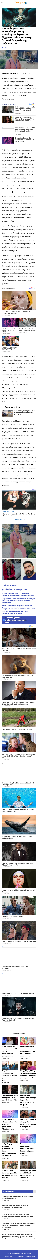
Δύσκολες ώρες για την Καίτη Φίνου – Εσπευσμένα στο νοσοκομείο (15, 590)
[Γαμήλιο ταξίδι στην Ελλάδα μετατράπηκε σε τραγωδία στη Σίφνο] (7, 413)
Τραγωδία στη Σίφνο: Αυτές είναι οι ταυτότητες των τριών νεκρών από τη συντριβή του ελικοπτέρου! (18, 600)
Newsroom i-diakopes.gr (10, 73)
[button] (19, 17)
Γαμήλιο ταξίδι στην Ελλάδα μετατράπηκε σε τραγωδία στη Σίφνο (24, 412)
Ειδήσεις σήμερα (9, 585)
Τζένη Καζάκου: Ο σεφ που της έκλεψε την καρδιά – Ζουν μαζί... (10, 1097)
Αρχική (9, 1253)
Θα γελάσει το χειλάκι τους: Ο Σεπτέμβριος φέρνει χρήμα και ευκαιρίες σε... (9, 1075)
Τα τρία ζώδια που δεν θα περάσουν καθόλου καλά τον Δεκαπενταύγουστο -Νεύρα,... (28, 1148)
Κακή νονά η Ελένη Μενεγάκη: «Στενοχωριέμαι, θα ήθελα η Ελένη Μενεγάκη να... (27, 1051)
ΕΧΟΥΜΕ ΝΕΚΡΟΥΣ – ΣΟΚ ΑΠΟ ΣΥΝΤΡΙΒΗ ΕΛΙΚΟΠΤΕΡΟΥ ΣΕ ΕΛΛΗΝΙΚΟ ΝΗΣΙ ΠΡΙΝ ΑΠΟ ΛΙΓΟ (18, 594)
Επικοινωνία (27, 1253)
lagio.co (33, 1256)
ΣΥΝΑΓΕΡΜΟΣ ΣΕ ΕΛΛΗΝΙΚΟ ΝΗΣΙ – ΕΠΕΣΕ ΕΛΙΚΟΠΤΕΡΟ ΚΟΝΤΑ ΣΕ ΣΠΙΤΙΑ (15, 612)
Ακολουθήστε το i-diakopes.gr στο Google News (16, 620)
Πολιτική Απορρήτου (17, 1253)
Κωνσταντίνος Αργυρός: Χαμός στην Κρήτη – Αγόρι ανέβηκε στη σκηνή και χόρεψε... (28, 1100)
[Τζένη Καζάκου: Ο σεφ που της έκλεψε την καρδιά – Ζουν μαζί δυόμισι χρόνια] (10, 1089)
